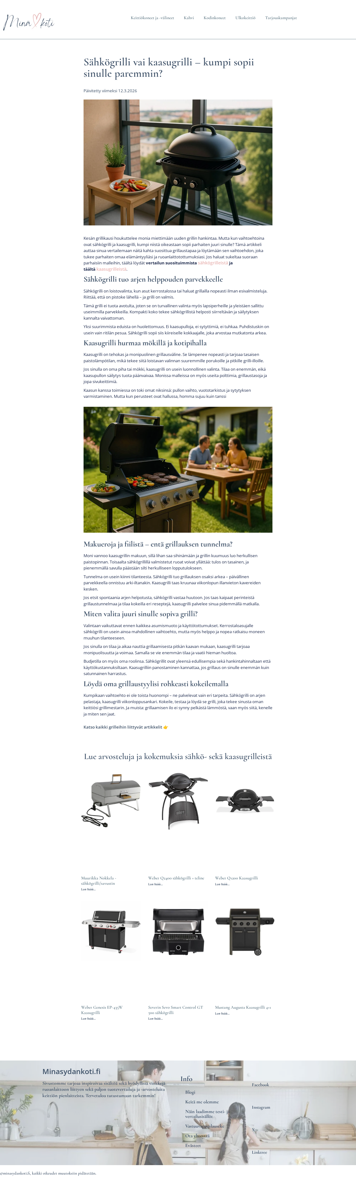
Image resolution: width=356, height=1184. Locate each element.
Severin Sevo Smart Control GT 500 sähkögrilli (175, 1010)
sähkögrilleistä (213, 263)
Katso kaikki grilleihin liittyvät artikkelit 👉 (126, 727)
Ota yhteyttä (197, 1136)
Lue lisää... (88, 889)
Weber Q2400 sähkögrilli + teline (176, 878)
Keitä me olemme (202, 1102)
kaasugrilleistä (111, 269)
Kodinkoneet (215, 17)
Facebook (260, 1084)
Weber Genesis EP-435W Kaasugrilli (102, 1010)
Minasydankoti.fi (71, 1071)
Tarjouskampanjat (281, 17)
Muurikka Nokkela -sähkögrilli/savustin (98, 880)
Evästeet (193, 1145)
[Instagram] (254, 1095)
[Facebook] (254, 1072)
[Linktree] (254, 1140)
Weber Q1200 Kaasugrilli (236, 878)
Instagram (261, 1107)
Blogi (190, 1092)
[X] (254, 1117)
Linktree (259, 1152)
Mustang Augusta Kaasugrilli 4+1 (243, 1007)
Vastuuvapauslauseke (204, 1126)
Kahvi (189, 17)
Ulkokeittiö (245, 17)
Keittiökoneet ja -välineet (152, 17)
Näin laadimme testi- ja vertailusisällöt (207, 1114)
